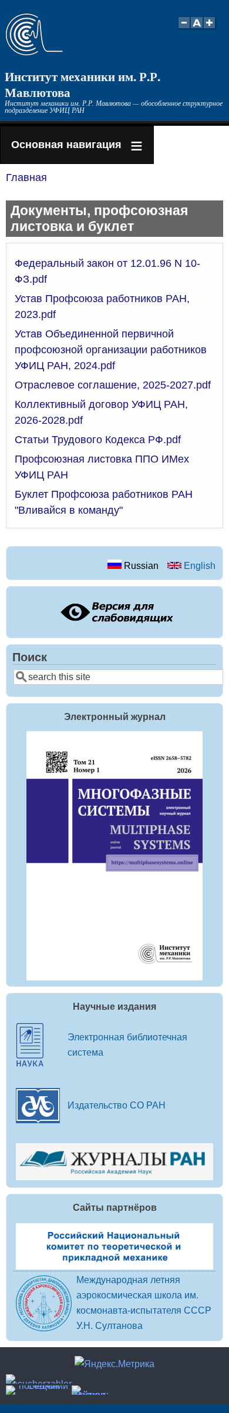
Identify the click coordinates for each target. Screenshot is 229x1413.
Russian (140, 565)
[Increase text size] (210, 29)
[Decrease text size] (183, 29)
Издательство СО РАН (117, 1105)
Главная (26, 177)
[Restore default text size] (197, 29)
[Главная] (34, 52)
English (198, 565)
